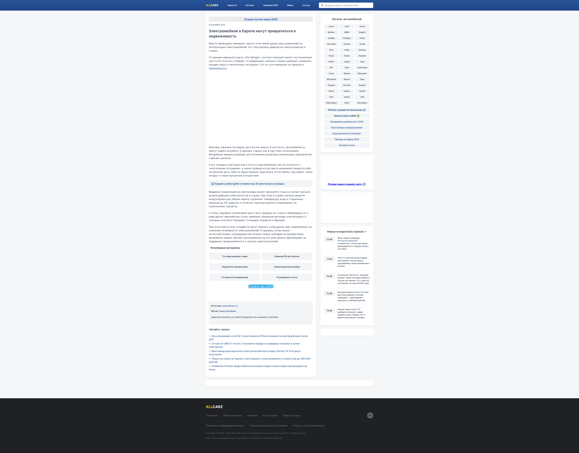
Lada (347, 67)
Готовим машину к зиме (234, 256)
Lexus (331, 73)
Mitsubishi (331, 79)
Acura (331, 26)
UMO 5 (341, 258)
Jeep (362, 61)
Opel (362, 79)
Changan (347, 38)
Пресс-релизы (292, 415)
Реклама (252, 415)
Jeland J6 (358, 292)
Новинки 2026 (270, 5)
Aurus (362, 26)
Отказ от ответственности (309, 425)
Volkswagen (331, 103)
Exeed (362, 44)
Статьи (306, 5)
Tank (331, 97)
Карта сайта (270, 415)
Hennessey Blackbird (347, 240)
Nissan (347, 79)
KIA (331, 67)
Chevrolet (331, 44)
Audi (347, 26)
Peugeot (331, 85)
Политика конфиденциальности (225, 425)
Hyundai (362, 56)
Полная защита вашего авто (345, 184)
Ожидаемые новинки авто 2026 (346, 121)
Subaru (347, 91)
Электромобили (227, 311)
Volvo (346, 103)
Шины (290, 5)
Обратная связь (232, 415)
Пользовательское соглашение (268, 425)
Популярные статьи (287, 277)
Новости (232, 5)
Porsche (346, 85)
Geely (346, 50)
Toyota (347, 97)
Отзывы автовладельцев (235, 277)
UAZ (362, 97)
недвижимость (218, 68)
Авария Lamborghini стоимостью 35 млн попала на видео (250, 183)
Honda (347, 56)
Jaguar (347, 61)
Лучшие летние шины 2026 (261, 19)
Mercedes (362, 73)
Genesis (362, 50)
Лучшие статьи (347, 145)
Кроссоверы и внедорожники (346, 127)
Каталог (250, 5)
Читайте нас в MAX (260, 286)
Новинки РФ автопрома (287, 256)
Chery (362, 38)
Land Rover (362, 67)
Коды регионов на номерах (346, 133)
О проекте (212, 415)
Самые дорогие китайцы (287, 266)
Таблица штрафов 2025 (346, 139)
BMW (347, 32)
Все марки (362, 103)
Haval (331, 56)
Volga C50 (355, 309)
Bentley (331, 32)
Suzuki (362, 91)
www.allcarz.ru (230, 305)
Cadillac (331, 38)
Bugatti (362, 32)
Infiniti (331, 61)
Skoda (331, 91)
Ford (331, 50)
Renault (362, 85)
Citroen (347, 44)
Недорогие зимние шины (235, 266)
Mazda (347, 73)
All (212, 5)
